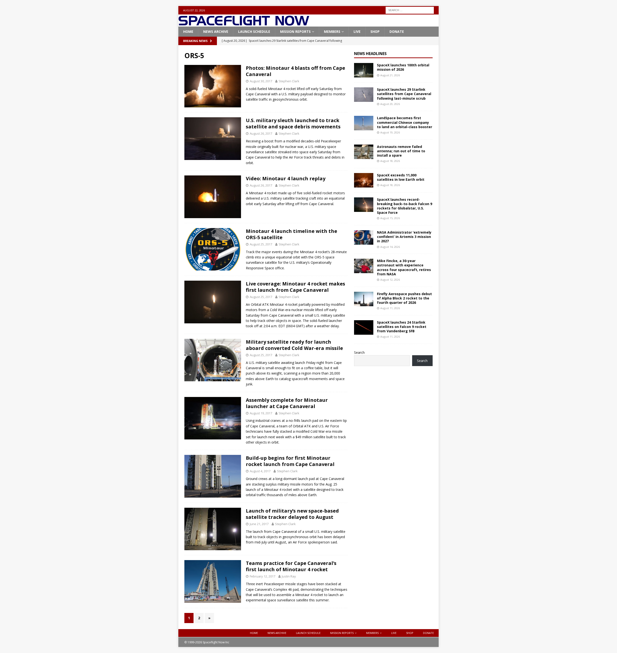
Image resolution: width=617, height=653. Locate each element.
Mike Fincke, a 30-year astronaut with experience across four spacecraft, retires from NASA (404, 267)
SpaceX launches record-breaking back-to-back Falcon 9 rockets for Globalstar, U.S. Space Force (404, 206)
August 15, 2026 (390, 218)
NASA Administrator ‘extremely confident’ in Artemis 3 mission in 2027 (404, 236)
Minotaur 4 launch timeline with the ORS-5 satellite (291, 234)
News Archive (215, 31)
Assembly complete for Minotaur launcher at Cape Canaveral (287, 403)
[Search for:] (410, 9)
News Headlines (370, 53)
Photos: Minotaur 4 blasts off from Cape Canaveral (295, 71)
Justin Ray (289, 576)
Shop (375, 31)
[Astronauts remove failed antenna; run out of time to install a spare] (363, 152)
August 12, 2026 (390, 279)
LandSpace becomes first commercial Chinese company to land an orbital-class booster (404, 122)
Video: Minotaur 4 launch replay (285, 178)
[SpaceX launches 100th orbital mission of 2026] (363, 70)
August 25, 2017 (261, 244)
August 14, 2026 (390, 247)
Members (332, 31)
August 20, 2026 (390, 104)
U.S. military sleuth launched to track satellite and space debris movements (293, 123)
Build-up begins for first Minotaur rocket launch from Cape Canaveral (290, 461)
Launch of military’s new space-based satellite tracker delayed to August (292, 513)
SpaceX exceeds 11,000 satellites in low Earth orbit (400, 177)
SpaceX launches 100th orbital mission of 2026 (403, 67)
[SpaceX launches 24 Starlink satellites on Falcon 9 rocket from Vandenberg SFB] (363, 327)
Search (359, 352)
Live (357, 31)
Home (188, 31)
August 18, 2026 (390, 161)
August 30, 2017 (261, 81)
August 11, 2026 (390, 308)
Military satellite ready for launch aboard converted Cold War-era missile (294, 345)
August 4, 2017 (260, 471)
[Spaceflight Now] (243, 23)
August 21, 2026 (390, 75)
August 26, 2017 (261, 133)
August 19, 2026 (390, 132)
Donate (396, 31)
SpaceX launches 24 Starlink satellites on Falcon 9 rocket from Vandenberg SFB (401, 326)
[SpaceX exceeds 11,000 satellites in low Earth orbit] (363, 180)
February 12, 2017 (262, 576)
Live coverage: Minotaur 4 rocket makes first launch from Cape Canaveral (295, 286)
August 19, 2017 (261, 413)
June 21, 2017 (259, 524)
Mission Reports (295, 31)
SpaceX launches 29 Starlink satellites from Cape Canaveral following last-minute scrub (404, 93)
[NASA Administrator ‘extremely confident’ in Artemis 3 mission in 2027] (363, 237)
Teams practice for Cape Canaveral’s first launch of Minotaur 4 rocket (291, 566)
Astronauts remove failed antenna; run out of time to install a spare (401, 151)
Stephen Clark (289, 81)
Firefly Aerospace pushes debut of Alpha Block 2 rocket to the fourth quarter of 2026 (404, 298)
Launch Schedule (254, 31)
